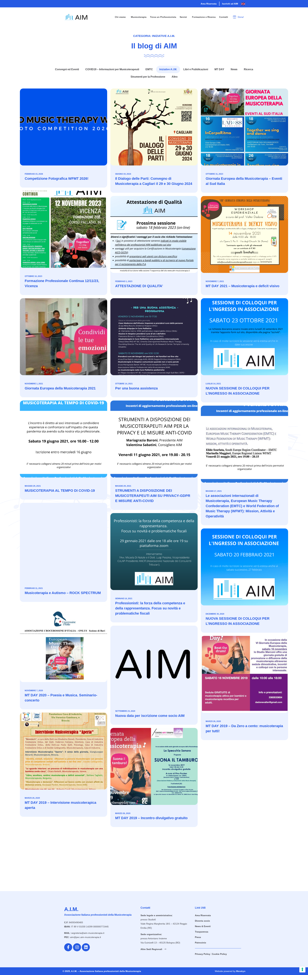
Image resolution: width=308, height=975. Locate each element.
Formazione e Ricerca (204, 17)
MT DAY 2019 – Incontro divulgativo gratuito (151, 818)
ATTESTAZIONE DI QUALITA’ (139, 286)
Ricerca (248, 69)
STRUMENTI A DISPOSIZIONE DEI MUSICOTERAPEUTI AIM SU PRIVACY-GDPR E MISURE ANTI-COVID (152, 496)
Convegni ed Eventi (67, 69)
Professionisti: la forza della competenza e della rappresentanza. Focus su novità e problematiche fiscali (150, 608)
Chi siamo (120, 17)
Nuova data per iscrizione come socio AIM (149, 716)
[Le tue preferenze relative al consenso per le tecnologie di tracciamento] (302, 969)
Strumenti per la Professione (148, 76)
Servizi (183, 17)
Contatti (223, 17)
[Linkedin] (86, 947)
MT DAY (219, 69)
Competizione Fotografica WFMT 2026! (56, 179)
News (234, 69)
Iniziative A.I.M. (168, 69)
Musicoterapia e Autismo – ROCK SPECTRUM (63, 593)
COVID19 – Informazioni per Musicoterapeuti (112, 69)
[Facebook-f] (68, 947)
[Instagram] (77, 947)
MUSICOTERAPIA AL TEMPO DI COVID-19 (60, 491)
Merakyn (240, 971)
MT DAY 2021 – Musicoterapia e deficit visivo (242, 286)
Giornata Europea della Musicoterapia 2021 (60, 388)
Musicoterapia (138, 17)
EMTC (149, 69)
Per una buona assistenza (136, 388)
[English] (243, 3)
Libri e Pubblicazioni (195, 69)
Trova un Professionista (163, 17)
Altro (175, 76)
